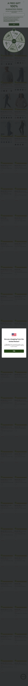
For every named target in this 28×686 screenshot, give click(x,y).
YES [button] (14, 351)
